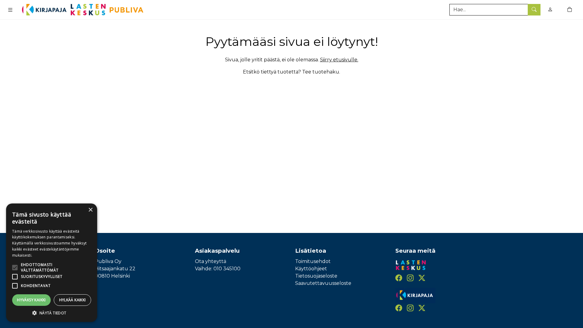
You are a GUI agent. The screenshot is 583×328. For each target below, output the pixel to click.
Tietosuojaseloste (316, 276)
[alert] (51, 262)
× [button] (90, 210)
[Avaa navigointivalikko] (10, 9)
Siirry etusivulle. (339, 60)
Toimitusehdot (313, 261)
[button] (51, 313)
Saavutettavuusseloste (323, 283)
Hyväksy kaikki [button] (31, 299)
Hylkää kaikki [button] (72, 299)
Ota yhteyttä (210, 261)
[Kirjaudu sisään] (550, 9)
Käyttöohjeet (311, 269)
